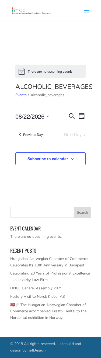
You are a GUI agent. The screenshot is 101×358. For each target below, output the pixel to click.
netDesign (36, 350)
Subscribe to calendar (47, 158)
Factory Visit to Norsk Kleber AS (37, 296)
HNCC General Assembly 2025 (36, 288)
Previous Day (33, 134)
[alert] (50, 71)
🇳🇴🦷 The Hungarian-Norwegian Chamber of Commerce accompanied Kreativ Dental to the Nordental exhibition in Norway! (48, 311)
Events (21, 95)
